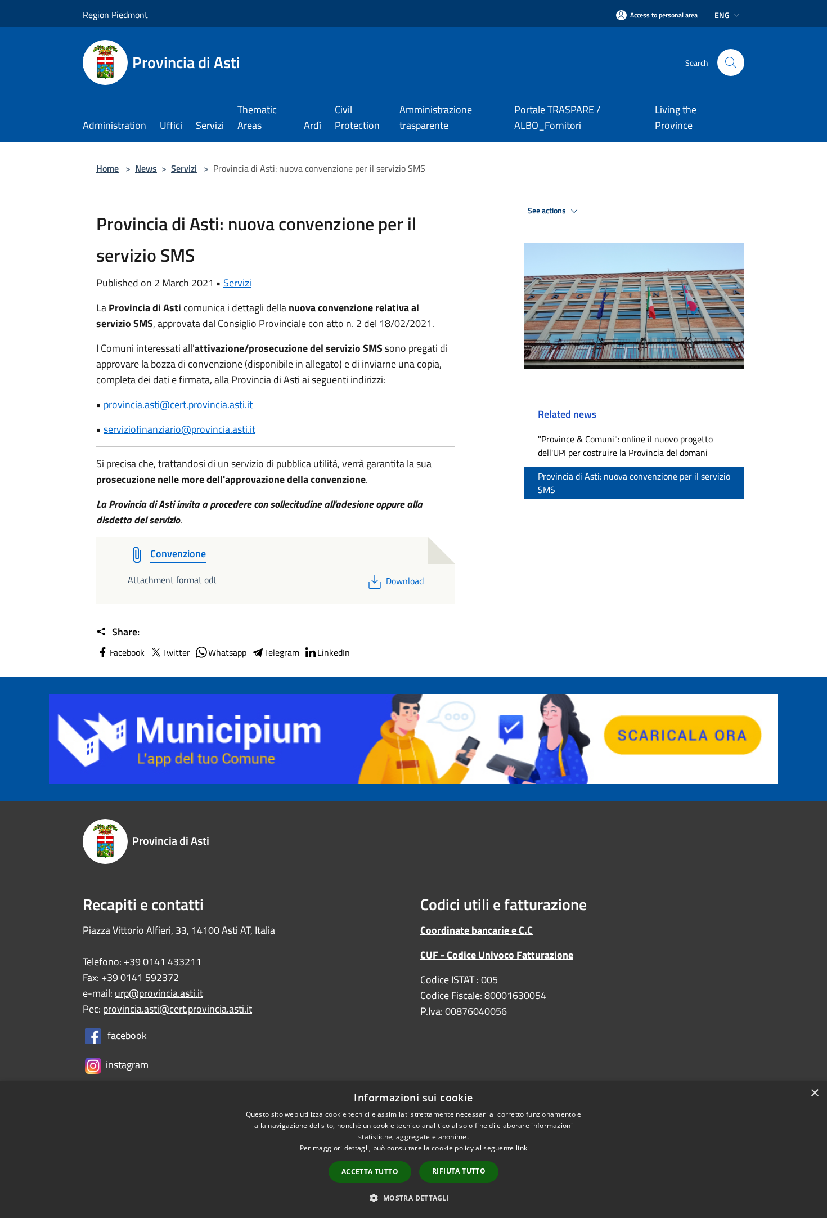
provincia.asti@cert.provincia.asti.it (179, 404)
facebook (127, 1035)
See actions (548, 210)
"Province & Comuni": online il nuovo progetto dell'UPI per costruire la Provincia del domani (625, 445)
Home (107, 168)
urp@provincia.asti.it (159, 993)
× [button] (814, 1093)
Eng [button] (722, 15)
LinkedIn (333, 652)
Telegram (281, 652)
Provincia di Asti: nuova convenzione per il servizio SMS (634, 482)
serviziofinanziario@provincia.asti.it (179, 429)
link (521, 1148)
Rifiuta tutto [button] (459, 1171)
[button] (413, 1197)
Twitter (176, 652)
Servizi (184, 168)
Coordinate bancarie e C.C (476, 930)
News (146, 168)
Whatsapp (227, 652)
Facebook (127, 652)
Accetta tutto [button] (369, 1171)
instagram (127, 1064)
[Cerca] (730, 62)
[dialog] (413, 1149)
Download (404, 581)
